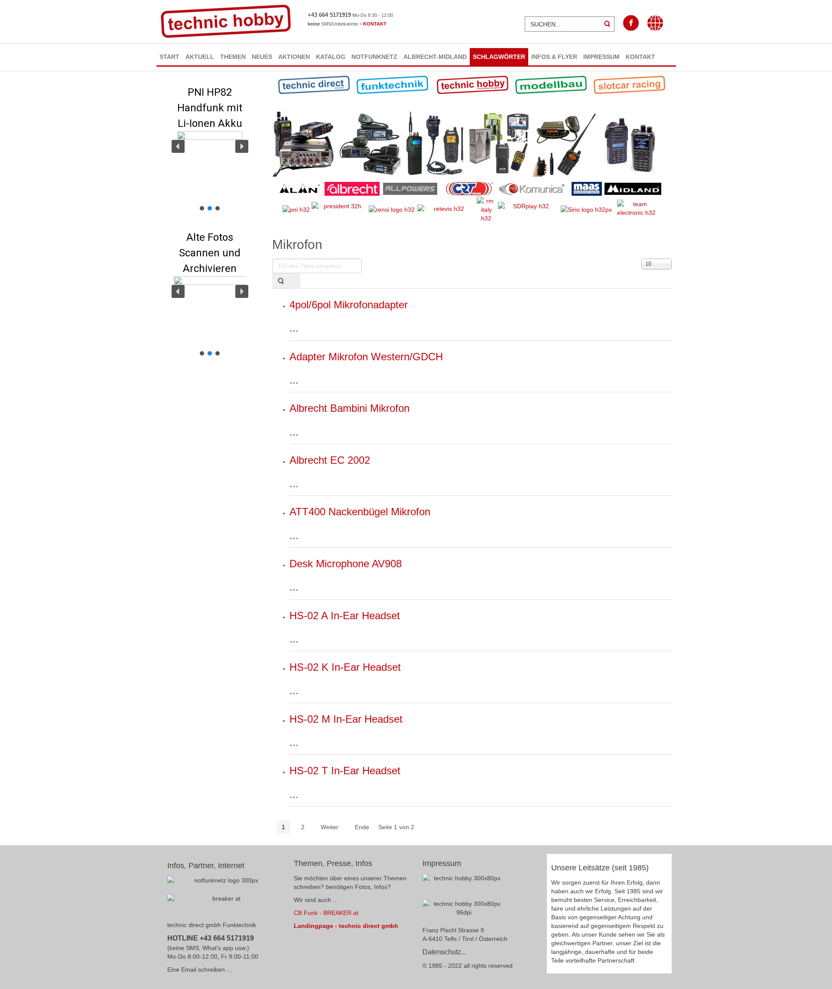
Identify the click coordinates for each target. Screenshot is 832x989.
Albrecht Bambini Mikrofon (349, 408)
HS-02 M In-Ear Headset (346, 719)
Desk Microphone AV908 (345, 563)
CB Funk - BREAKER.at (326, 912)
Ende (362, 827)
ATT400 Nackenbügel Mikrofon (359, 511)
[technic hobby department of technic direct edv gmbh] (463, 909)
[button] (210, 146)
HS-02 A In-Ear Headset (344, 615)
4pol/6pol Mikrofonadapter (348, 304)
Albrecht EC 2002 (329, 460)
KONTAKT (375, 23)
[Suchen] (280, 280)
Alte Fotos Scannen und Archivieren (209, 253)
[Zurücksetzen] (294, 280)
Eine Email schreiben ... (199, 969)
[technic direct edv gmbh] (463, 883)
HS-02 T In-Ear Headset (344, 770)
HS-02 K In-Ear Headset (345, 667)
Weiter (329, 827)
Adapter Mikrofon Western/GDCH (366, 356)
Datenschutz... (444, 952)
